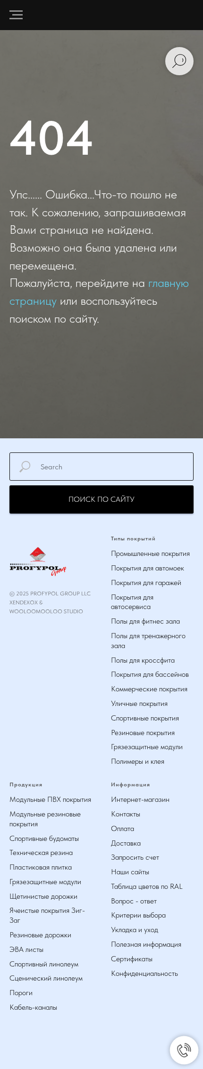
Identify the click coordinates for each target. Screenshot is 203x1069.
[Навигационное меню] (16, 15)
